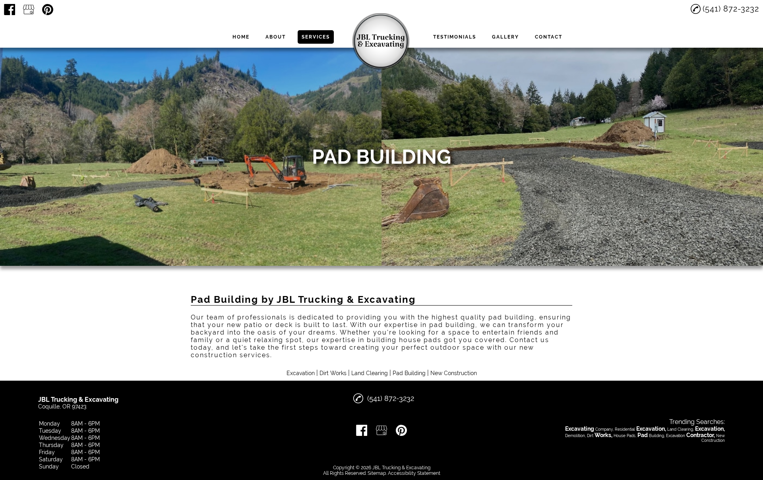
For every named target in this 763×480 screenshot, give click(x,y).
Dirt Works (333, 373)
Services (316, 37)
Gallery (505, 37)
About (275, 37)
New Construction (453, 373)
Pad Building (409, 373)
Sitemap (377, 473)
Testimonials (454, 37)
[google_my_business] (28, 9)
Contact (548, 37)
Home (241, 37)
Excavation (301, 373)
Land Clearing (369, 373)
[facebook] (9, 9)
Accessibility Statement (414, 473)
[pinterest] (47, 9)
